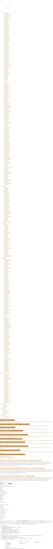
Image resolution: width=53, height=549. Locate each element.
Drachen (30, 520)
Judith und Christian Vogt (8, 172)
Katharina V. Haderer (8, 64)
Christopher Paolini (7, 126)
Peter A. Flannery (7, 49)
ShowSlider (12, 458)
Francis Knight (7, 309)
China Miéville (7, 113)
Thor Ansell (6, 262)
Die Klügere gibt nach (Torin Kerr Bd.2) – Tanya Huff (11, 439)
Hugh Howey (6, 298)
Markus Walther (7, 176)
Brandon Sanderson (7, 141)
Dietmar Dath (6, 283)
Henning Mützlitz (7, 115)
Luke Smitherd (7, 350)
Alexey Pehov (7, 128)
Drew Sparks (6, 351)
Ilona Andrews (7, 17)
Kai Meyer (6, 112)
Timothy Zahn (7, 371)
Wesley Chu (6, 35)
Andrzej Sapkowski (7, 142)
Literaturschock (2, 499)
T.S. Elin (6, 42)
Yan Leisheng (6, 99)
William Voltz (6, 360)
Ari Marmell (6, 203)
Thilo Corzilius (7, 38)
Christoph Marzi (7, 108)
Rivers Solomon (7, 155)
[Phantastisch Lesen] (7, 7)
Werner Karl (6, 88)
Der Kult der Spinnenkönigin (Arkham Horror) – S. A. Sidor (12, 454)
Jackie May (6, 109)
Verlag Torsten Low (3, 513)
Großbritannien (3, 522)
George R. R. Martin (8, 107)
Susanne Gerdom (7, 54)
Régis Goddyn (7, 55)
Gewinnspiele (5, 407)
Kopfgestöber (2, 495)
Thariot (6, 166)
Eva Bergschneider (6, 410)
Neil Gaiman (6, 53)
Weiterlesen (42, 464)
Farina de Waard (7, 173)
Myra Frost (6, 52)
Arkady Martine (7, 322)
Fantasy (3, 11)
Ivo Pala (6, 125)
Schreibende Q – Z (6, 133)
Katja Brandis (7, 27)
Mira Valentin (6, 169)
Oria (17, 548)
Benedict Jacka (7, 84)
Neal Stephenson (7, 249)
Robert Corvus (7, 37)
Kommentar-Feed (9, 543)
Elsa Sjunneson (7, 154)
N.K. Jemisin (6, 85)
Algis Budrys (6, 270)
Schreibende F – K (5, 45)
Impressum (21, 542)
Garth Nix (6, 119)
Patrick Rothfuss (7, 138)
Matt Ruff (6, 139)
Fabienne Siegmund (7, 153)
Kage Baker (6, 21)
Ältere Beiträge (2, 481)
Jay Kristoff (6, 94)
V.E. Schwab (6, 150)
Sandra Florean (7, 50)
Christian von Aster (7, 20)
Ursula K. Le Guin (7, 61)
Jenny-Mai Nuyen (7, 121)
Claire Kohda (6, 235)
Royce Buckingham (7, 29)
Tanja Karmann (7, 89)
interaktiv (3, 403)
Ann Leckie (6, 314)
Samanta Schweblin (7, 247)
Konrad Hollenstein (7, 199)
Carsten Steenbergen (8, 159)
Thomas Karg (7, 304)
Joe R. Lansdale (7, 202)
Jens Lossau (6, 102)
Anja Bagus (6, 375)
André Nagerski (7, 328)
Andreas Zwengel (7, 222)
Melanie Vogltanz (7, 171)
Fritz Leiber (6, 98)
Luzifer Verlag (2, 515)
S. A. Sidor (6, 214)
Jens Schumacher (7, 149)
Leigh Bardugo (7, 22)
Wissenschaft (31, 523)
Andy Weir (6, 364)
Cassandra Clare (7, 36)
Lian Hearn (6, 68)
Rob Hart (6, 295)
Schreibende (3, 408)
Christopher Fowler (7, 193)
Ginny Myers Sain (7, 117)
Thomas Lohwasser (7, 101)
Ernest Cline (6, 276)
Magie (25, 522)
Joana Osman (7, 241)
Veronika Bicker (7, 24)
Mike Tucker (6, 357)
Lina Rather (6, 341)
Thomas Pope (7, 335)
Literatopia (1, 498)
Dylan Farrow (6, 46)
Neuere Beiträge (2, 482)
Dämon (35, 520)
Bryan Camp (6, 33)
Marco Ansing (7, 374)
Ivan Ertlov (6, 43)
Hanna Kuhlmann (7, 95)
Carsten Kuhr (5, 411)
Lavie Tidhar (6, 400)
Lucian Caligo (7, 32)
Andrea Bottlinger (7, 26)
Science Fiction (4, 257)
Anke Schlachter (7, 145)
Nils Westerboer (7, 368)
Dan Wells (6, 218)
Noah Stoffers (7, 399)
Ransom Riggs (7, 137)
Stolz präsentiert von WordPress (9, 548)
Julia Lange (6, 97)
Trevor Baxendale (7, 263)
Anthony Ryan (7, 140)
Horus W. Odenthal (7, 122)
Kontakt (3, 414)
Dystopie (32, 520)
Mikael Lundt (6, 104)
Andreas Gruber (7, 197)
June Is (6, 81)
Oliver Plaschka (7, 129)
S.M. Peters (6, 390)
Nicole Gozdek (7, 57)
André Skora (6, 397)
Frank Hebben (7, 296)
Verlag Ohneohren (2, 516)
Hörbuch (16, 522)
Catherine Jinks (7, 86)
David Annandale (7, 18)
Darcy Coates (7, 189)
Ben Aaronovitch (7, 13)
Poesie (36, 522)
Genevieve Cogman (7, 377)
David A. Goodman (7, 291)
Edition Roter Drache (3, 512)
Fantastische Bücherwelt (3, 492)
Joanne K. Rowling (7, 139)
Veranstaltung (20, 523)
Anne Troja (6, 168)
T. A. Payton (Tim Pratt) (8, 336)
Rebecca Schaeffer (7, 144)
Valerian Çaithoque (7, 31)
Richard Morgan (7, 325)
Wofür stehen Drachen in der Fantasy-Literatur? (35, 535)
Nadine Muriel (7, 116)
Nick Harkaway (7, 231)
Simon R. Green (7, 59)
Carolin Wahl (6, 174)
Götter (7, 522)
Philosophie (33, 522)
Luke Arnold (6, 19)
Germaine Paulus (7, 207)
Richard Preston (7, 244)
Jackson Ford (7, 51)
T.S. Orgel (6, 331)
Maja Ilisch (6, 80)
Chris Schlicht (7, 396)
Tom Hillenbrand (7, 297)
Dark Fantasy (19, 520)
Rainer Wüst (6, 183)
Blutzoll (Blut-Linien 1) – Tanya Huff (7, 427)
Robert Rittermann (7, 343)
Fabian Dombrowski (7, 379)
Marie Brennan (7, 28)
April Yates (6, 220)
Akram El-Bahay (7, 41)
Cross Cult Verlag (2, 511)
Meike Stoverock (7, 161)
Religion (38, 522)
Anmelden (8, 542)
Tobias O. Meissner (7, 111)
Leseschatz (1, 496)
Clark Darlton (6, 282)
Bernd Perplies (7, 389)
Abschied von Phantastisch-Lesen (7, 420)
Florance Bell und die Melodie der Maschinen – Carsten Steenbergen (22, 468)
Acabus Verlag (2, 505)
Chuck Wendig (7, 179)
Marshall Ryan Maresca (8, 105)
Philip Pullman (7, 393)
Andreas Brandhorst (7, 268)
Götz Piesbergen (5, 412)
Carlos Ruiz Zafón (7, 221)
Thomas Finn (6, 48)
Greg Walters (6, 175)
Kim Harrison (6, 66)
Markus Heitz (7, 69)
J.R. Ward (6, 177)
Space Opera (1, 523)
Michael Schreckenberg (8, 212)
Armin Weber (6, 362)
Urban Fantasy (13, 523)
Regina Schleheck (7, 146)
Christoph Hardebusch (8, 66)
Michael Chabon (7, 226)
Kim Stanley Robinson (8, 344)
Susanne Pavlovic (7, 127)
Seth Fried (6, 288)
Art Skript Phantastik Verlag (4, 509)
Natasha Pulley (7, 132)
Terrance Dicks (7, 284)
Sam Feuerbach (7, 47)
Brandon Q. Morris (7, 326)
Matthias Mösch (7, 386)
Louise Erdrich (7, 228)
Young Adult (35, 523)
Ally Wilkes (6, 219)
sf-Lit (0, 500)
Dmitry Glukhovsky (7, 290)
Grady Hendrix (7, 71)
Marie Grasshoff (7, 289)
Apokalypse (9, 520)
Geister (47, 520)
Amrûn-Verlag (2, 508)
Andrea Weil (6, 178)
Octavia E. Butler (7, 271)
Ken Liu (6, 100)
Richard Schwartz (7, 151)
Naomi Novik (6, 120)
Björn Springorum (7, 158)
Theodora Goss (7, 56)
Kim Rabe (6, 134)
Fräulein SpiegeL (7, 156)
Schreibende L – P (5, 95)
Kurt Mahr (6, 320)
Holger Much (6, 114)
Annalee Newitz (7, 328)
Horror (2, 185)
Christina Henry (7, 73)
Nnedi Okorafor (7, 330)
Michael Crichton (7, 280)
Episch (39, 520)
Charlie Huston (7, 200)
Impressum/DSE (4, 415)
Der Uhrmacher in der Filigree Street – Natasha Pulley (17, 476)
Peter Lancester (7, 96)
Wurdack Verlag (2, 517)
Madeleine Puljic (7, 131)
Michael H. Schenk (7, 211)
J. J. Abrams (6, 225)
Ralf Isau (6, 81)
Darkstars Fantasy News (3, 491)
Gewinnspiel (50, 520)
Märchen (30, 522)
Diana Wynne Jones (7, 301)
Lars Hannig (6, 381)
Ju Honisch (6, 77)
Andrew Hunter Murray (8, 327)
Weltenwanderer (2, 502)
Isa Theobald (6, 250)
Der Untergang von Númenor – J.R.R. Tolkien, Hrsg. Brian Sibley (14, 434)
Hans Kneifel (6, 308)
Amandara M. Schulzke (8, 148)
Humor (14, 522)
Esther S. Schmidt (7, 147)
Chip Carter (6, 273)
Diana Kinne (6, 234)
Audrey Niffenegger (7, 206)
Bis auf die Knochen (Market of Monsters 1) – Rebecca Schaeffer (14, 446)
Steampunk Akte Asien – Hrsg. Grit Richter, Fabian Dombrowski (21, 460)
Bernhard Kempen (7, 305)
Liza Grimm (6, 60)
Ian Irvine (6, 82)
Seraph (51, 522)
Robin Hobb (6, 76)
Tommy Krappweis (7, 93)
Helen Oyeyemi (7, 240)
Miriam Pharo (7, 242)
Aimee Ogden (7, 123)
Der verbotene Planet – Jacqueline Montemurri (10, 450)
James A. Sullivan (7, 162)
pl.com (2, 409)
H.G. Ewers (6, 286)
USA (18, 523)
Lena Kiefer (6, 91)
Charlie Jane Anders (8, 15)
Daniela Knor (6, 92)
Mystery (28, 522)
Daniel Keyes (6, 306)
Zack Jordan (6, 302)
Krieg (18, 522)
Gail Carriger (6, 376)
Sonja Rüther (6, 210)
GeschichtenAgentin (3, 494)
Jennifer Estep (7, 44)
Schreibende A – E (5, 12)
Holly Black (6, 25)
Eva (9, 458)
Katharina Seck (7, 152)
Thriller (10, 523)
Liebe (22, 522)
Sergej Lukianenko (7, 103)
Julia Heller (6, 70)
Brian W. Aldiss (7, 259)
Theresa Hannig (7, 294)
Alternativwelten (2, 520)
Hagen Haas (6, 63)
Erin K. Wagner (7, 361)
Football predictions (4, 536)
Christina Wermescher (8, 180)
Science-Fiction (42, 522)
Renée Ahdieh (7, 14)
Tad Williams (6, 182)
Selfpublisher (48, 522)
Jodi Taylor (6, 165)
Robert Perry (6, 333)
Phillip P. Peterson (7, 388)
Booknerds (1, 488)
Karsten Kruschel (7, 312)
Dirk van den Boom (7, 267)
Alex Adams (6, 187)
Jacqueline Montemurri (8, 324)
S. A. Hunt (6, 79)
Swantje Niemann (7, 118)
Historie (9, 522)
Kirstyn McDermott (7, 204)
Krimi (20, 522)
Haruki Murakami (7, 238)
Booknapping (2, 487)
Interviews (4, 404)
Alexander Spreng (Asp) (8, 157)
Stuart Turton (6, 251)
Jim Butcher (6, 30)
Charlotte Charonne (7, 34)
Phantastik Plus (4, 223)
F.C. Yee (6, 184)
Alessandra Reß (7, 136)
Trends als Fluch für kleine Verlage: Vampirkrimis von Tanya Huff (11, 538)
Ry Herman (6, 74)
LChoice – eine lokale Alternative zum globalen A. (15, 537)
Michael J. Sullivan (7, 163)
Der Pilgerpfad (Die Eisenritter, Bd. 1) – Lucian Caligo (11, 430)
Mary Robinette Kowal (8, 310)
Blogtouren (4, 406)
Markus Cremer (7, 378)
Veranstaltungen (5, 405)
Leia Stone (6, 160)
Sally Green (6, 58)
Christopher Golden (7, 195)
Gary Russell (6, 346)
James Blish (6, 266)
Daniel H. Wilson (7, 370)
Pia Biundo (6, 265)
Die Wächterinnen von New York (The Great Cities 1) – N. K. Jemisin (15, 424)
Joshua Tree (6, 356)
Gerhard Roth (7, 245)
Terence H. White (7, 181)
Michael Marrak (7, 106)
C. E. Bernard (7, 23)
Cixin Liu (6, 315)
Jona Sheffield (7, 349)
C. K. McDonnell (7, 110)
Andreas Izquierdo (7, 83)
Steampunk (3, 372)
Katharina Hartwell (7, 67)
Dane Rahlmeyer (7, 135)
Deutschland (26, 520)
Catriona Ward (7, 217)
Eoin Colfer (6, 277)
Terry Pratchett (7, 130)
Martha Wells (6, 366)
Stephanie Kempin (7, 90)
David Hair (6, 65)
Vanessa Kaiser (7, 87)
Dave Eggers (6, 227)
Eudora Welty (7, 253)
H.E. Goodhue (7, 196)
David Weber (6, 363)
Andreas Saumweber (8, 143)
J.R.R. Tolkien (7, 168)
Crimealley (1, 490)
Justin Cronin (6, 190)
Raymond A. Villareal (8, 216)
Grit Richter (6, 395)
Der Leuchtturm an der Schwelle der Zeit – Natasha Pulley (12, 442)
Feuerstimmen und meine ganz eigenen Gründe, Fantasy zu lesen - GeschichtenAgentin (14, 535)
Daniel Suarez (7, 354)
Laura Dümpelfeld (7, 39)
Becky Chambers (7, 274)
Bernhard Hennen (7, 72)
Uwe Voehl (6, 170)
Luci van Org (6, 124)
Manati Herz (6, 75)
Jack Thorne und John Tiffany (9, 167)
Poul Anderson (7, 16)
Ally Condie (6, 278)
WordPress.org (9, 544)
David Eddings (7, 40)
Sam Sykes (6, 164)
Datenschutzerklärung (6, 416)
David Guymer (7, 62)
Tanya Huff (6, 78)
